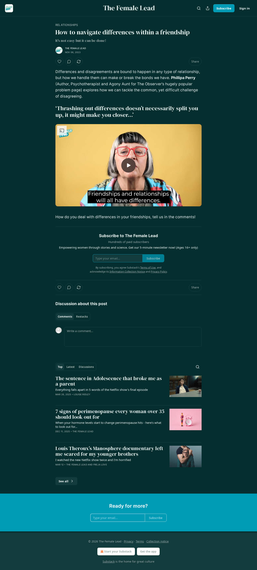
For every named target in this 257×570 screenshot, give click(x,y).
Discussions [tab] (86, 367)
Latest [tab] (70, 367)
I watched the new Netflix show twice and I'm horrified (93, 460)
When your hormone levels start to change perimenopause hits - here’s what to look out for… (108, 425)
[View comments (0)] (69, 62)
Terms (140, 541)
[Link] (50, 111)
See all (63, 481)
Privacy (128, 541)
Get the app (148, 551)
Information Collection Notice (127, 271)
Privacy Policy (159, 271)
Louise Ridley (82, 394)
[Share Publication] (208, 8)
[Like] (59, 62)
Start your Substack (118, 551)
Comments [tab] (65, 316)
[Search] (199, 8)
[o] (128, 165)
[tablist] (72, 317)
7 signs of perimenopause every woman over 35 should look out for (109, 414)
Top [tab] (60, 367)
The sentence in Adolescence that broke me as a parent (108, 381)
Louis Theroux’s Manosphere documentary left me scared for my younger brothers (109, 451)
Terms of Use (148, 267)
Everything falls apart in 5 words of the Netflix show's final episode (101, 390)
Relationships (66, 25)
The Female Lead (75, 48)
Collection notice (157, 541)
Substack (109, 561)
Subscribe (223, 8)
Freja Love (100, 464)
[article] (128, 389)
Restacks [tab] (82, 316)
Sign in (244, 8)
